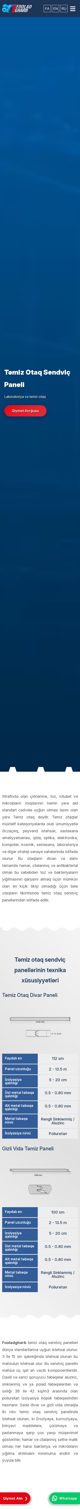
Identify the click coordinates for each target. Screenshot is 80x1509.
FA (47, 8)
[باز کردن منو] (73, 8)
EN (55, 8)
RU (63, 8)
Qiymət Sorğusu (25, 411)
